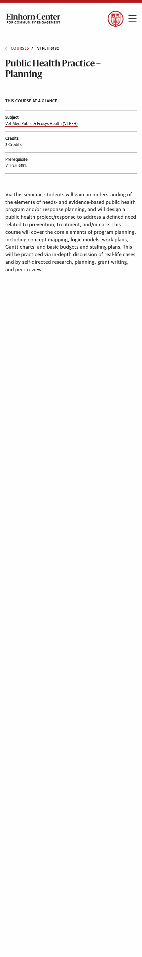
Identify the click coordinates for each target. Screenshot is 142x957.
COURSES (20, 48)
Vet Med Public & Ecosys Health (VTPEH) (41, 124)
